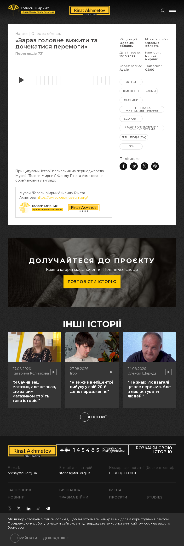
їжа (131, 146)
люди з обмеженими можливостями (142, 128)
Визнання (69, 490)
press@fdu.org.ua (22, 473)
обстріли (131, 100)
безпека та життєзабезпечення (142, 109)
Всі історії (96, 417)
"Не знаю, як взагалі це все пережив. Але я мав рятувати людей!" (149, 389)
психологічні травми (139, 91)
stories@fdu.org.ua (75, 473)
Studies (154, 497)
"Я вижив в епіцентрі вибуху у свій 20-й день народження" (91, 387)
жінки (131, 82)
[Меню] (172, 10)
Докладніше (56, 538)
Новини (16, 497)
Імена (115, 490)
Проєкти (118, 497)
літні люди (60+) (134, 137)
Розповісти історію (92, 281)
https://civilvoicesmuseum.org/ (62, 197)
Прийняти (27, 538)
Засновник (19, 490)
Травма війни (73, 497)
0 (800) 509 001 (122, 473)
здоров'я (131, 118)
